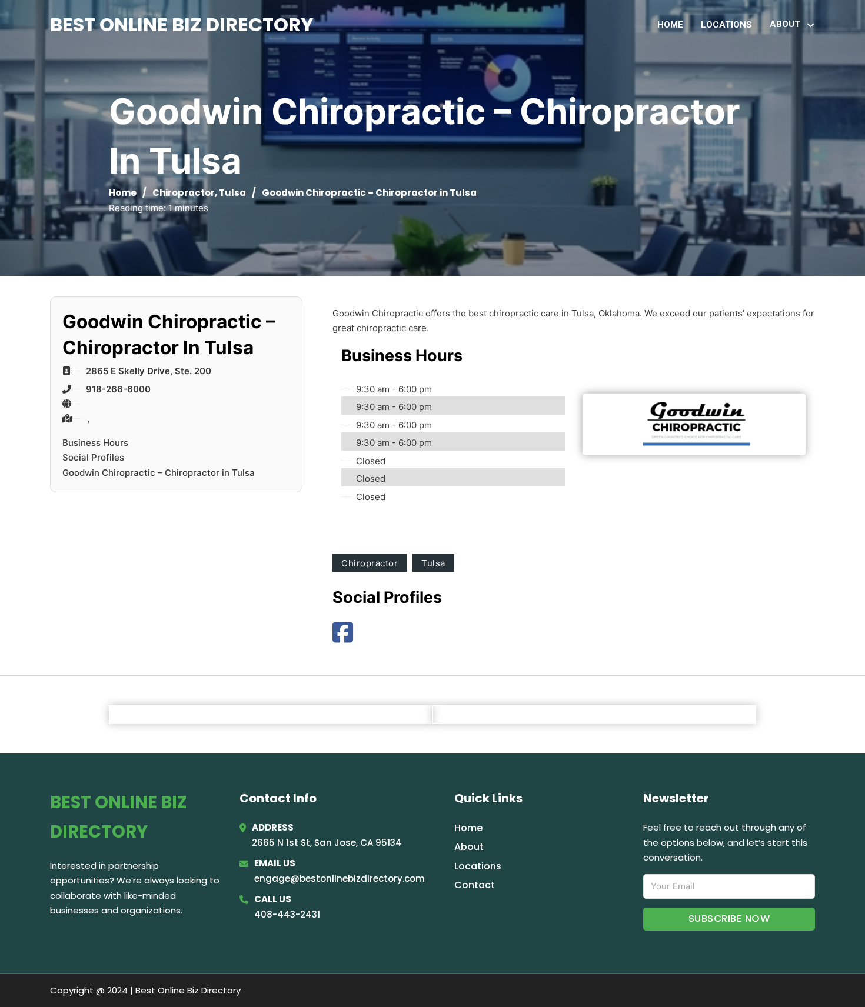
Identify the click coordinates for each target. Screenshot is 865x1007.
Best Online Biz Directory (182, 24)
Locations (726, 24)
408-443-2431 (287, 914)
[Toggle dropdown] (810, 25)
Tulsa (232, 192)
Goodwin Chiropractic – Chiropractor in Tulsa (158, 472)
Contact (474, 885)
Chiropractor (183, 192)
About (469, 846)
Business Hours (95, 442)
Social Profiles (93, 457)
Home (670, 24)
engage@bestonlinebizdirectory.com (339, 878)
